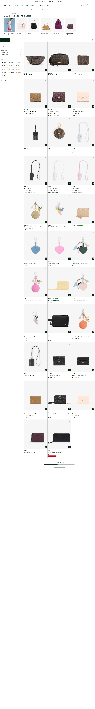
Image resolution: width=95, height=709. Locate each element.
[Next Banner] (91, 1)
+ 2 (32, 302)
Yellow (12, 72)
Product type (4, 80)
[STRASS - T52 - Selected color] (25, 338)
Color (2, 59)
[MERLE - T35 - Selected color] (25, 190)
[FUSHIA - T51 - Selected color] (49, 265)
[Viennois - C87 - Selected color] (25, 229)
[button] (78, 5)
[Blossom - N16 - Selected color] (72, 338)
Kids (22, 5)
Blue (5, 69)
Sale (26, 5)
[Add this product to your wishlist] (46, 44)
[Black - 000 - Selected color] (49, 377)
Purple (12, 69)
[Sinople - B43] (74, 302)
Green (19, 65)
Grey (12, 62)
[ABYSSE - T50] (50, 265)
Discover (32, 5)
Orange (19, 72)
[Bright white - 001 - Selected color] (49, 190)
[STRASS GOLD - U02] (26, 338)
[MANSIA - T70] (28, 113)
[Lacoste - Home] (5, 5)
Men (10, 5)
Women (16, 5)
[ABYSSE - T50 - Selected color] (25, 265)
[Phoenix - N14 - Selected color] (72, 152)
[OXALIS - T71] (26, 113)
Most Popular (4, 50)
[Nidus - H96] (74, 265)
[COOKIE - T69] (50, 113)
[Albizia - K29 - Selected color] (72, 190)
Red (19, 69)
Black (5, 62)
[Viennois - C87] (29, 113)
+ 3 (32, 190)
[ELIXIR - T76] (29, 229)
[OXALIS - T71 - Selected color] (49, 113)
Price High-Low (4, 54)
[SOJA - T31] (74, 229)
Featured (3, 48)
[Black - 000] (30, 113)
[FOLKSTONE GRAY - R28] (75, 229)
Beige (12, 65)
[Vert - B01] (30, 229)
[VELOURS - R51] (76, 152)
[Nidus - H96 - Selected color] (72, 302)
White (19, 62)
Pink (5, 72)
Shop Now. (59, 1)
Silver (5, 75)
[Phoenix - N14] (26, 190)
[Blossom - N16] (26, 229)
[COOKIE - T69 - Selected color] (25, 113)
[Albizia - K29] (75, 152)
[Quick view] (46, 70)
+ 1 (32, 113)
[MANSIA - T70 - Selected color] (72, 113)
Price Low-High (4, 52)
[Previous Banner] (4, 1)
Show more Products (59, 469)
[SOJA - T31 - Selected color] (49, 302)
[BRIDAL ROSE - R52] (78, 152)
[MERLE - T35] (74, 152)
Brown (5, 65)
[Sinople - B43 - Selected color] (72, 265)
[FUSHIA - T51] (28, 229)
